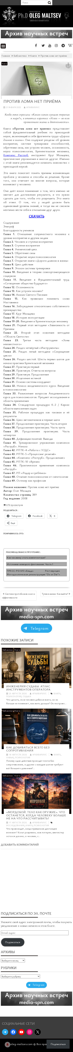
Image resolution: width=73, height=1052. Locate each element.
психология (13, 696)
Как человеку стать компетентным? (26, 557)
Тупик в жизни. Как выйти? (55, 593)
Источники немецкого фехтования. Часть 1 (30, 564)
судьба (27, 696)
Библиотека (8, 650)
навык (10, 757)
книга (57, 693)
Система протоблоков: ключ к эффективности (18, 595)
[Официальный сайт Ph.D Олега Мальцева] (36, 25)
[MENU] (3, 46)
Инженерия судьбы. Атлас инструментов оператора (28, 687)
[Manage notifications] (7, 1044)
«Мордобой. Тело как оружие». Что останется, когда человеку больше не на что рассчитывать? (36, 815)
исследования (15, 825)
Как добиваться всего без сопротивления (27, 748)
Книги (4, 63)
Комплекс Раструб (15, 155)
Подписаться (12, 942)
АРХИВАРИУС (33, 107)
